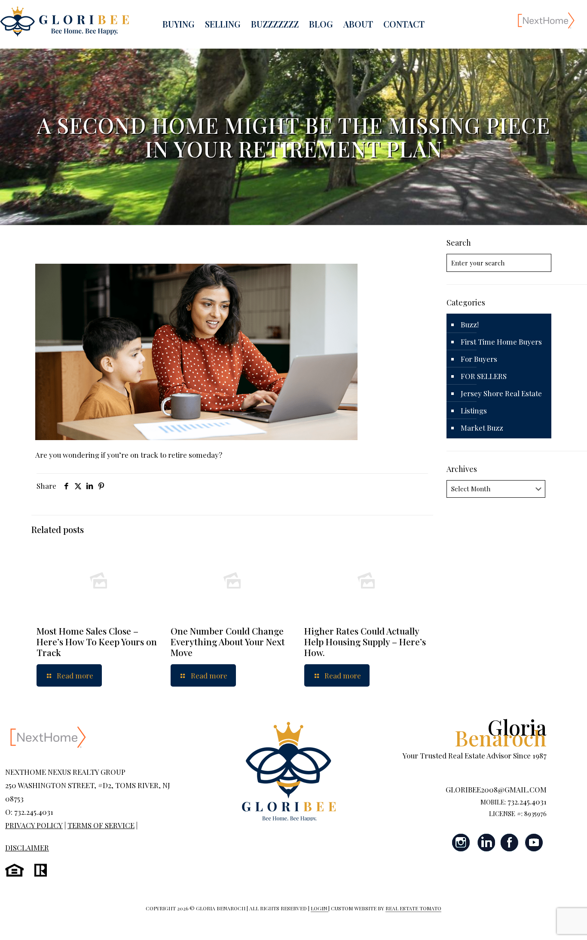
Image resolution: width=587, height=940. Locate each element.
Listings (474, 410)
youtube (533, 842)
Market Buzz (482, 427)
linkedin (485, 842)
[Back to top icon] (546, 922)
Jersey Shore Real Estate (501, 393)
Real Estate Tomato (413, 908)
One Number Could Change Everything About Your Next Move (228, 641)
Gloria (501, 732)
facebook (509, 842)
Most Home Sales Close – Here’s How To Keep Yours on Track (97, 641)
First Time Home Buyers (501, 341)
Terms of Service (101, 825)
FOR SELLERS (484, 376)
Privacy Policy (34, 825)
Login (319, 908)
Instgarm (461, 842)
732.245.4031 (527, 801)
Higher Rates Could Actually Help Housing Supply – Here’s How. (365, 641)
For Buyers (479, 359)
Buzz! (470, 324)
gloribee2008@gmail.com (496, 789)
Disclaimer (27, 847)
